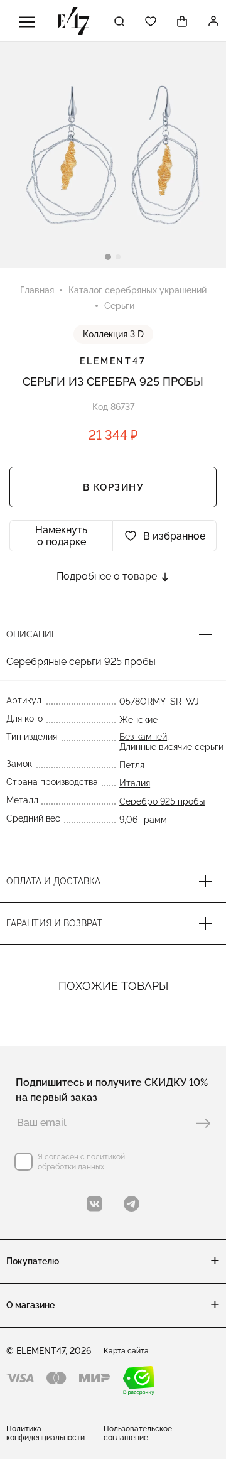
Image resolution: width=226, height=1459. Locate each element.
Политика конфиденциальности (45, 1433)
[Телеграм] (131, 1204)
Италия (134, 783)
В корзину (113, 487)
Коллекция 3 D (113, 334)
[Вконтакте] (94, 1204)
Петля (131, 765)
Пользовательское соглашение (138, 1433)
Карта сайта (126, 1351)
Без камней (143, 737)
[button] (107, 256)
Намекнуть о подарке (61, 536)
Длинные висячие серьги (171, 747)
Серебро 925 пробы (162, 801)
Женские (138, 720)
